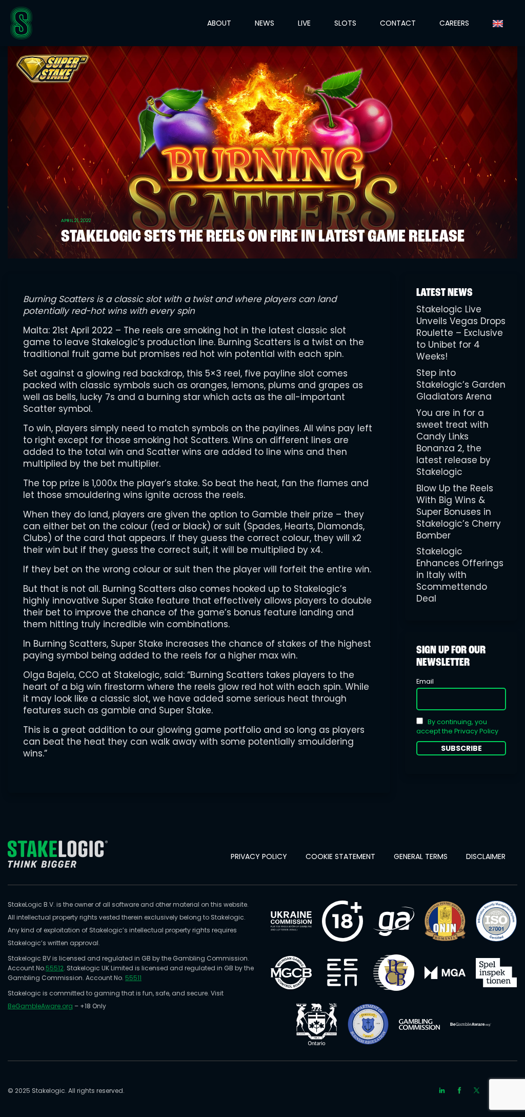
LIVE (304, 23)
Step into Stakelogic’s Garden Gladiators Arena (461, 385)
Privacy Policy (259, 856)
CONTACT (398, 23)
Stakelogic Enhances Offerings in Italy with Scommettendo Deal (459, 575)
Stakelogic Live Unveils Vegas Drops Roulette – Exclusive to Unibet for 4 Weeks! (461, 333)
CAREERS (454, 23)
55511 (133, 977)
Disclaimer (486, 856)
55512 (55, 968)
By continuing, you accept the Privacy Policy (457, 726)
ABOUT (219, 23)
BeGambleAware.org (40, 1006)
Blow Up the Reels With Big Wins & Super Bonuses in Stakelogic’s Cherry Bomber (458, 512)
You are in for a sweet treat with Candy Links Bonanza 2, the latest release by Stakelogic (453, 442)
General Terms (421, 856)
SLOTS (345, 23)
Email (425, 681)
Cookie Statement (340, 856)
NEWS (264, 23)
